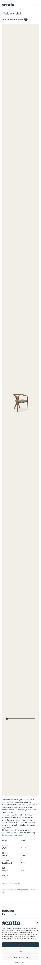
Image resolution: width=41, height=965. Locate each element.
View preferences (20, 957)
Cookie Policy (19, 962)
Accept (20, 945)
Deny (21, 951)
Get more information (11, 883)
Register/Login (8, 890)
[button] (37, 923)
